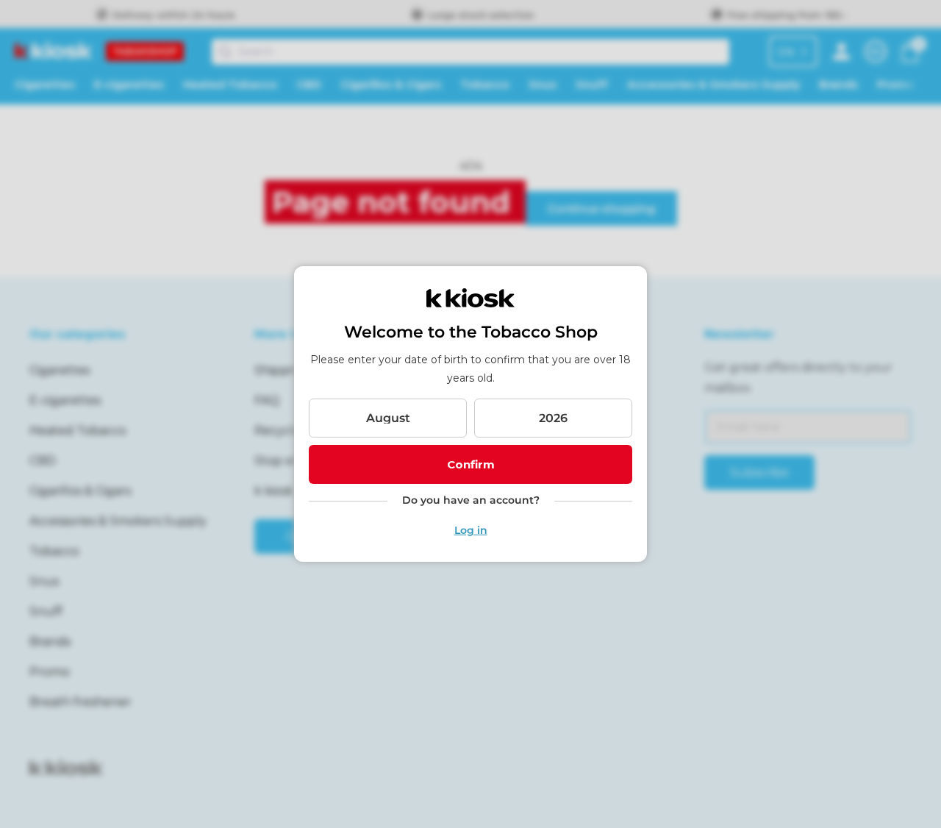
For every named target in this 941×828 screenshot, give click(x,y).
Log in (470, 530)
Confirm (471, 464)
